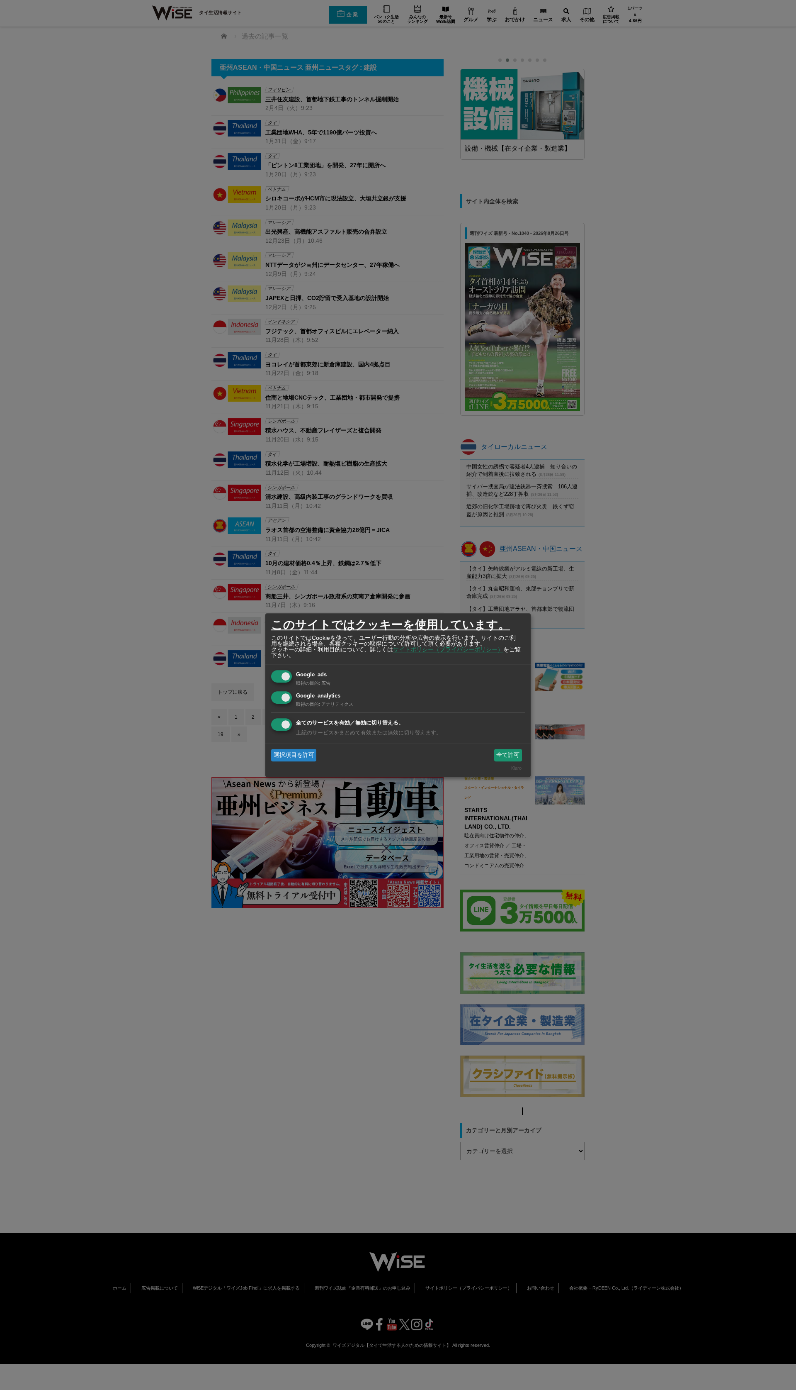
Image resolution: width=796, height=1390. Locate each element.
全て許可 (507, 754)
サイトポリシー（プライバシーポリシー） (448, 649)
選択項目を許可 (294, 754)
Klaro (516, 768)
